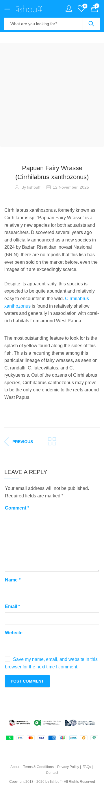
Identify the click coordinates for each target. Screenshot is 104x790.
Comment (17, 507)
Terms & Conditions (38, 767)
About (15, 767)
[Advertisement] (52, 95)
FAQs (87, 767)
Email (12, 606)
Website (14, 632)
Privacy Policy (68, 767)
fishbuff (33, 187)
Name (13, 579)
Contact (52, 773)
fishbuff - (56, 782)
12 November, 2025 (71, 187)
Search (91, 24)
